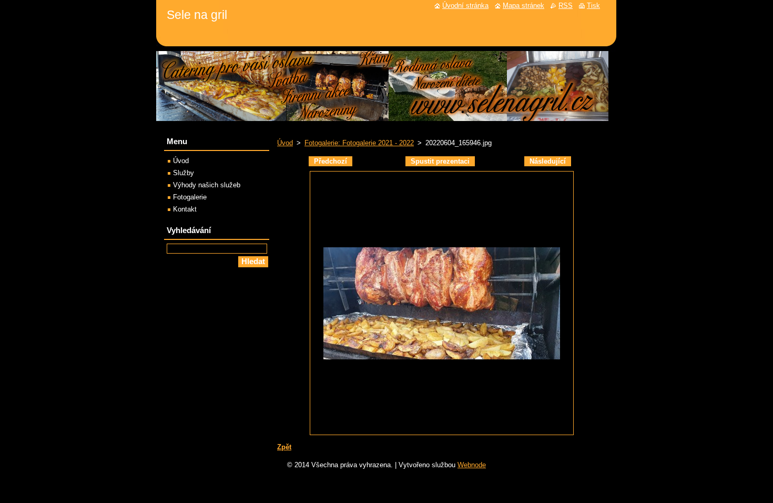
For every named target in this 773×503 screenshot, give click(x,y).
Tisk (593, 5)
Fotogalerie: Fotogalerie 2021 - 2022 (359, 143)
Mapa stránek (523, 5)
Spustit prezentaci (440, 161)
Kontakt (185, 209)
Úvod (285, 143)
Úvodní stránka (465, 5)
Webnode (471, 465)
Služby (183, 173)
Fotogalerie (190, 197)
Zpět (284, 447)
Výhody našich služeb (206, 185)
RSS (565, 5)
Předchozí (330, 161)
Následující (548, 161)
